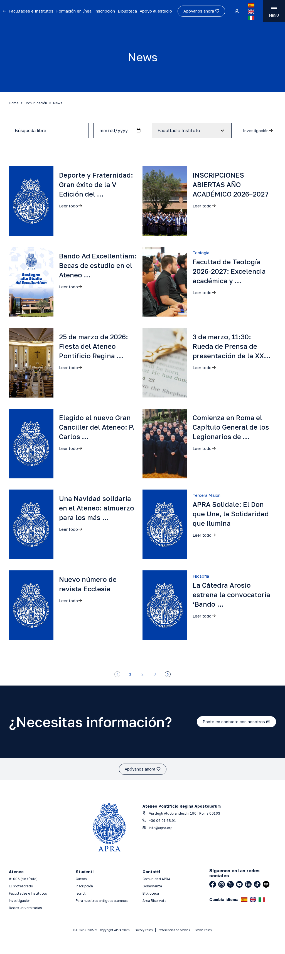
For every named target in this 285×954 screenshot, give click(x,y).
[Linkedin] (248, 884)
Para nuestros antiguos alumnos (101, 901)
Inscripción (104, 11)
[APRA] (4, 11)
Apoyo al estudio (156, 11)
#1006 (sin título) (23, 879)
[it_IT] (251, 18)
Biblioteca (127, 11)
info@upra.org (160, 828)
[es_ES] (251, 5)
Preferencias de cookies (174, 930)
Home (13, 103)
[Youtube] (239, 884)
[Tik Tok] (257, 884)
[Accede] (236, 11)
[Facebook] (212, 884)
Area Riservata (154, 901)
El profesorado (21, 886)
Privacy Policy (143, 930)
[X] (230, 884)
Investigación (20, 901)
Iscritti (81, 893)
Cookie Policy (203, 930)
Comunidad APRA (156, 879)
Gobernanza (152, 886)
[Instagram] (221, 884)
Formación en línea (74, 11)
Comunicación (35, 103)
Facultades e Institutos (31, 11)
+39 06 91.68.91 (162, 821)
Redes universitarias (25, 908)
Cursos (81, 879)
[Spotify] (266, 884)
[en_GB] (251, 11)
